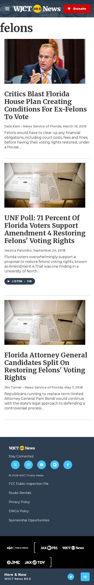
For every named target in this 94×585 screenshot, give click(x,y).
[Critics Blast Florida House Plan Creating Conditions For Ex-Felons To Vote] (44, 61)
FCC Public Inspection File (29, 484)
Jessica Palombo (18, 250)
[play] (71, 577)
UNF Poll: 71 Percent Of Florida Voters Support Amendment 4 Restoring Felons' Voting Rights (44, 229)
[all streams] (85, 576)
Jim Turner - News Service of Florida (33, 387)
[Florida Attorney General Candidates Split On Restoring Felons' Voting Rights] (44, 322)
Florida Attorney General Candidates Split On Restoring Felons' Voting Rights (45, 366)
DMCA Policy (19, 511)
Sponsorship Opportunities (29, 520)
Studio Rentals (20, 493)
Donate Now (62, 8)
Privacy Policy (19, 502)
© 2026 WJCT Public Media (26, 475)
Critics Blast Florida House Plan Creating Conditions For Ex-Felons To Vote (45, 105)
